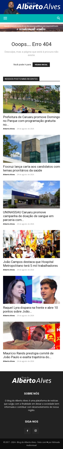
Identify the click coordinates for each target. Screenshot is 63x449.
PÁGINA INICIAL (41, 65)
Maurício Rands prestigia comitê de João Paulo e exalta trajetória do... (28, 355)
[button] (5, 18)
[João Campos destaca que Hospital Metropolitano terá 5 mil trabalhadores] (31, 244)
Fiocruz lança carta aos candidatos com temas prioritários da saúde (31, 168)
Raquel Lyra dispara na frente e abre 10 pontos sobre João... (30, 309)
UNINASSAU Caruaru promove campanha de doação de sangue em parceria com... (28, 216)
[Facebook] (27, 431)
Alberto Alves (9, 129)
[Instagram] (36, 431)
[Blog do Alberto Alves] (31, 7)
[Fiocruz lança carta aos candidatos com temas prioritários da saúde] (31, 149)
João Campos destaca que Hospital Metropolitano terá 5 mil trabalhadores (30, 263)
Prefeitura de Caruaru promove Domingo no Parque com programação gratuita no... (31, 120)
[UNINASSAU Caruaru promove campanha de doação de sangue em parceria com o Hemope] (31, 195)
